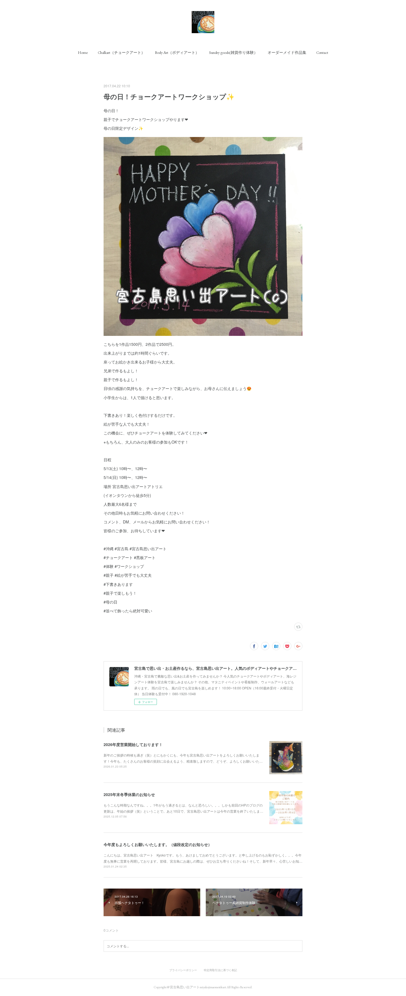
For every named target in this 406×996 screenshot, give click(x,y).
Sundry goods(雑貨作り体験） (233, 52)
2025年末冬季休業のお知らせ (129, 794)
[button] (83, 52)
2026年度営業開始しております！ (133, 744)
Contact (322, 52)
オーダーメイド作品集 (287, 52)
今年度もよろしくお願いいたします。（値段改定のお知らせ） (158, 844)
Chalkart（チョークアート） (121, 52)
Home (83, 52)
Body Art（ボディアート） (177, 52)
